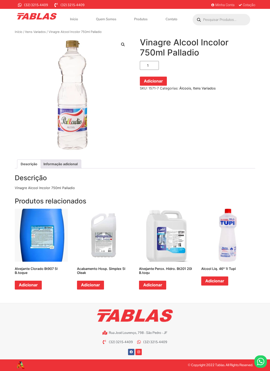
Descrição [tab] (29, 164)
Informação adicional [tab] (60, 164)
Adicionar (153, 81)
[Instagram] (138, 352)
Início (74, 19)
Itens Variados (35, 32)
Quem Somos (106, 19)
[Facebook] (131, 352)
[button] (123, 44)
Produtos (140, 19)
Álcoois (185, 88)
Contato (171, 19)
